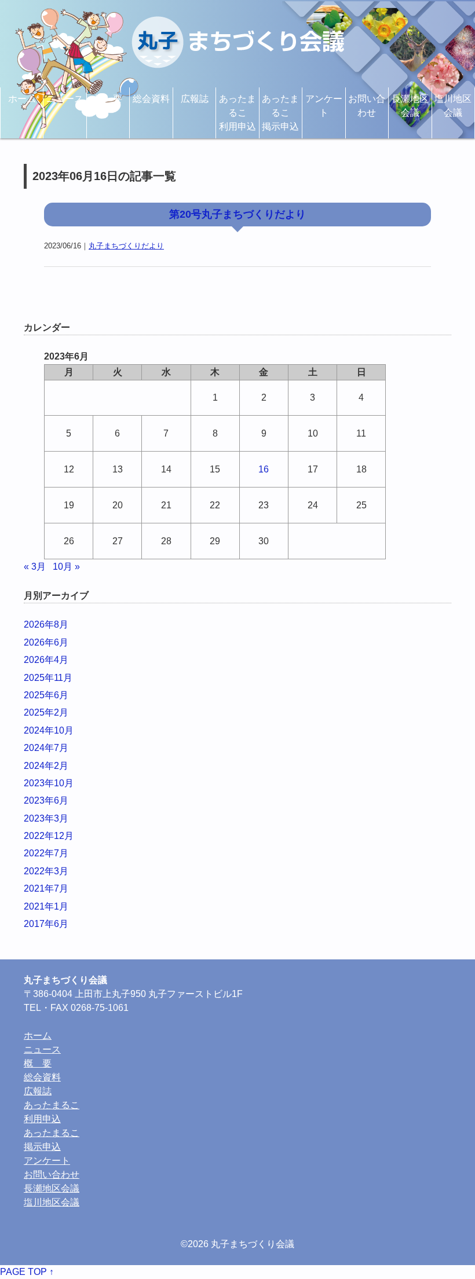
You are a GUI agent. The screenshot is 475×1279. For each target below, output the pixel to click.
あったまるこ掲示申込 (280, 112)
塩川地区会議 (453, 106)
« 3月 (35, 566)
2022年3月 (46, 871)
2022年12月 (49, 836)
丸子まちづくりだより (126, 245)
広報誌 (195, 99)
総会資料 (151, 99)
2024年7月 (46, 748)
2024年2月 (46, 766)
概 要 (108, 99)
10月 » (66, 566)
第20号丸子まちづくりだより (237, 214)
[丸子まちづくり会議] (237, 42)
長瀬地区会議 (410, 106)
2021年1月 (46, 906)
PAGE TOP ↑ (27, 1272)
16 (263, 469)
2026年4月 (46, 660)
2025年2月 (46, 712)
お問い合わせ (366, 106)
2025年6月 (46, 695)
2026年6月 (46, 642)
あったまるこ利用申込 (237, 112)
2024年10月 (49, 730)
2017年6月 (46, 924)
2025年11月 (48, 678)
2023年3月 (46, 818)
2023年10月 (49, 783)
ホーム (22, 99)
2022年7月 (46, 853)
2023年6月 (46, 800)
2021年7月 (46, 888)
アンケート (323, 106)
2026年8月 (46, 624)
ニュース (64, 99)
